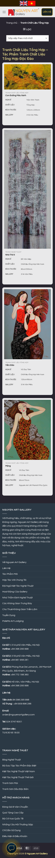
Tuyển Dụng (8, 615)
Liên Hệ (6, 568)
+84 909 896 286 (22, 703)
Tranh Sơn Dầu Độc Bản (15, 789)
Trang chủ (11, 23)
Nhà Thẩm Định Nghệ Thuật (17, 597)
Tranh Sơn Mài (10, 783)
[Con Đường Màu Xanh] (27, 76)
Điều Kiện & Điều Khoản (14, 836)
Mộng (8, 466)
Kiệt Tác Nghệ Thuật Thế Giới (17, 777)
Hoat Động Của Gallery (14, 591)
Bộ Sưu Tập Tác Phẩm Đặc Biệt (19, 765)
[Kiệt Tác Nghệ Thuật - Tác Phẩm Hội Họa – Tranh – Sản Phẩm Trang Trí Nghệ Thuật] (23, 12)
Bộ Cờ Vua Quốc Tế (12, 818)
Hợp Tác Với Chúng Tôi (14, 580)
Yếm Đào (9, 365)
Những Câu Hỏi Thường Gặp (17, 824)
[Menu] (4, 12)
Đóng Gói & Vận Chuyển (15, 807)
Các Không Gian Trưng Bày (17, 603)
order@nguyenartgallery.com (18, 714)
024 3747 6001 (14, 721)
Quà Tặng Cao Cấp (13, 812)
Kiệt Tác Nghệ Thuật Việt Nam (18, 771)
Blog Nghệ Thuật (11, 759)
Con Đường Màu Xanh (15, 95)
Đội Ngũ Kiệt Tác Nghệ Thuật (17, 586)
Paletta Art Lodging (13, 621)
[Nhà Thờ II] (27, 189)
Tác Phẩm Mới (10, 574)
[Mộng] (27, 430)
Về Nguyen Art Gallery (14, 562)
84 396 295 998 (21, 699)
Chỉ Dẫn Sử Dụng (11, 830)
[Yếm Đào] (27, 324)
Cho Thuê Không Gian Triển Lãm (19, 609)
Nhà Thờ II (10, 255)
